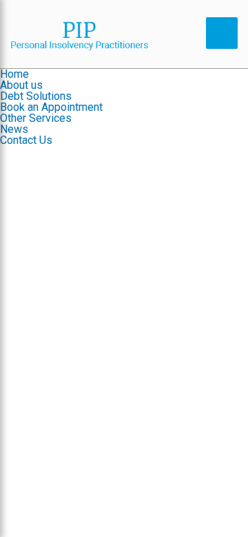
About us (21, 85)
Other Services (36, 118)
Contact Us (26, 140)
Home (14, 74)
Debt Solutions (36, 96)
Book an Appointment (51, 107)
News (14, 129)
